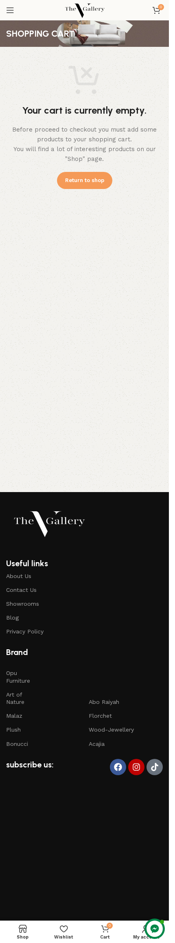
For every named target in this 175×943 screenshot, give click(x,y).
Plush (13, 729)
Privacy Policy (25, 631)
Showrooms (22, 603)
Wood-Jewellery (111, 729)
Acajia (97, 744)
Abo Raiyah (104, 702)
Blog (12, 617)
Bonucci (17, 744)
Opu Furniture (18, 677)
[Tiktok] (155, 767)
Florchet (100, 715)
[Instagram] (136, 767)
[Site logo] (84, 9)
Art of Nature (15, 698)
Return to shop (84, 180)
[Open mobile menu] (10, 10)
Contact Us (21, 590)
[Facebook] (118, 767)
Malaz (14, 715)
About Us (18, 576)
